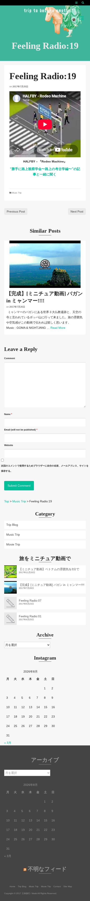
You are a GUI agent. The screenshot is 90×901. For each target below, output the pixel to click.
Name (8, 414)
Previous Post (16, 211)
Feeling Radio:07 (30, 600)
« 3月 (7, 742)
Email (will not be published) (20, 429)
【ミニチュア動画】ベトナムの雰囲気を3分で (49, 569)
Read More (57, 327)
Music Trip (17, 193)
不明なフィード (47, 869)
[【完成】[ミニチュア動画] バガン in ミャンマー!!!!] (45, 264)
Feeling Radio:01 (30, 616)
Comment (9, 358)
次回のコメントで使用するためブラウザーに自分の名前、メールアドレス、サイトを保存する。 (45, 468)
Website (8, 445)
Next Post (77, 211)
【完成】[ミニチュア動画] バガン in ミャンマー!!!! (51, 584)
